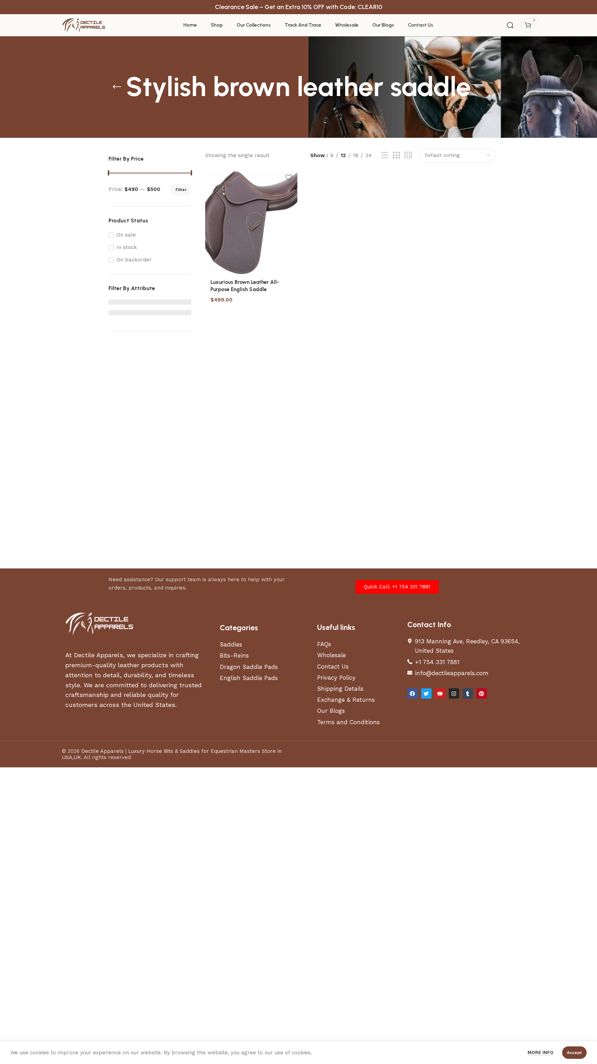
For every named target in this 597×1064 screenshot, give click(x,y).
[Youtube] (440, 693)
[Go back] (117, 87)
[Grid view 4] (408, 155)
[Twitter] (426, 693)
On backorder (134, 260)
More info (540, 1052)
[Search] (510, 25)
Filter (181, 189)
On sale (126, 235)
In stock (126, 247)
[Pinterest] (481, 693)
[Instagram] (454, 693)
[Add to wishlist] (288, 177)
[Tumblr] (468, 693)
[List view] (384, 155)
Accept (574, 1052)
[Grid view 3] (396, 155)
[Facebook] (412, 693)
